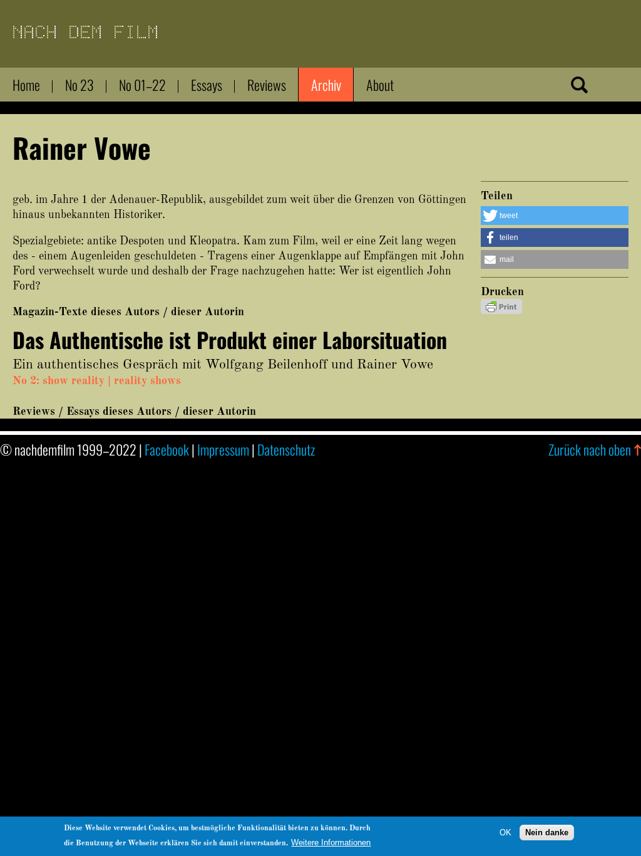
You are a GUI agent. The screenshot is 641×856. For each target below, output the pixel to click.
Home (26, 85)
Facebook (167, 449)
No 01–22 (142, 85)
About (380, 85)
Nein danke (546, 832)
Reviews (266, 85)
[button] (554, 215)
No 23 (79, 85)
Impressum (223, 449)
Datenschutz (286, 449)
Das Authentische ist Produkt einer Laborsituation (230, 339)
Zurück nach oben (589, 449)
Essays (206, 85)
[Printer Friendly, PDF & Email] (501, 310)
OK (505, 832)
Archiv (326, 85)
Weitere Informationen (331, 842)
